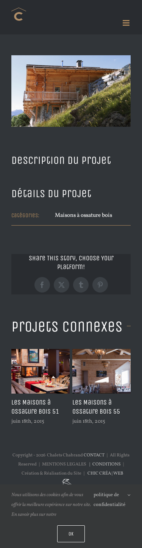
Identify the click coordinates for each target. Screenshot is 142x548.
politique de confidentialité (109, 500)
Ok (71, 534)
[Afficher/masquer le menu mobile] (127, 23)
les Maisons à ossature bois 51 (35, 407)
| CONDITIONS (104, 464)
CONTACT (94, 455)
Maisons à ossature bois (83, 216)
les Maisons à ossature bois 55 (96, 407)
